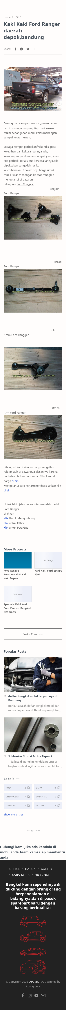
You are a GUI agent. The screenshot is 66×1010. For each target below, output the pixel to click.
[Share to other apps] (34, 49)
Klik (6, 518)
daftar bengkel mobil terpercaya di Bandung (33, 698)
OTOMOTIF (36, 981)
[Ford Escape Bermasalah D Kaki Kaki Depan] (18, 560)
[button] (15, 49)
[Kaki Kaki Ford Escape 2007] (48, 560)
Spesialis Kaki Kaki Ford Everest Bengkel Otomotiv (17, 608)
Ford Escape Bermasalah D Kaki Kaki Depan (15, 574)
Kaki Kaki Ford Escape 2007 (48, 572)
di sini (15, 481)
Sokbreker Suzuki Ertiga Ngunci (30, 756)
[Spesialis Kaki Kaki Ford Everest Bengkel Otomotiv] (18, 594)
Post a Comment (33, 634)
